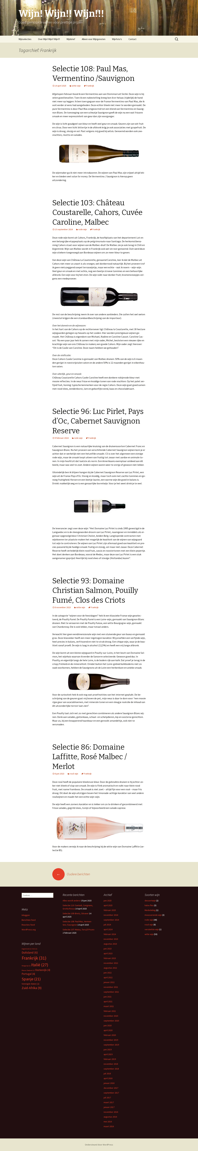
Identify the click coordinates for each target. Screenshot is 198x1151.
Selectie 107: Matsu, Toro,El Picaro (78, 929)
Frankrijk (90, 85)
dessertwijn (150, 900)
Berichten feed (29, 920)
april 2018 (108, 1078)
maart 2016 (109, 1126)
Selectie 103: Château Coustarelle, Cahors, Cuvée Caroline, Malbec (97, 212)
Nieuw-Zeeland (28, 970)
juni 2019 (108, 1049)
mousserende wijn (153, 915)
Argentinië (26, 949)
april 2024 (108, 929)
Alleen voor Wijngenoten (93, 39)
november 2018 (111, 1064)
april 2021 (108, 1001)
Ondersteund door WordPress (99, 1144)
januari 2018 (109, 1083)
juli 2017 (107, 1097)
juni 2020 (108, 1025)
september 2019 (111, 1044)
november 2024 (111, 915)
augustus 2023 (110, 943)
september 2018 (111, 1068)
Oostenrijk (42, 970)
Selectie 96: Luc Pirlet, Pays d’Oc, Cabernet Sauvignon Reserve (98, 421)
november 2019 (111, 1039)
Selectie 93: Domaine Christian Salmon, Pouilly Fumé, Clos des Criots (95, 590)
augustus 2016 (110, 1116)
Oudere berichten (73, 874)
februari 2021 (110, 1011)
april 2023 (108, 953)
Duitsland (30, 952)
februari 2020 (110, 1035)
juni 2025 (108, 900)
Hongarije (26, 966)
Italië (39, 965)
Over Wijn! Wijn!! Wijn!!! (49, 39)
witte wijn (76, 85)
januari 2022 (109, 982)
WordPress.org (29, 929)
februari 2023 (110, 958)
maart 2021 (109, 1006)
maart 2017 (109, 1102)
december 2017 (111, 1088)
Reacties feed (28, 924)
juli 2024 (107, 924)
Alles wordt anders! (72, 900)
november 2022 (111, 963)
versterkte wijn (152, 929)
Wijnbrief (71, 39)
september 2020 (111, 1020)
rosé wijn (74, 773)
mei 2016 (108, 1121)
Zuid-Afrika (32, 988)
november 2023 (111, 939)
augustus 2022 (110, 967)
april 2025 (108, 905)
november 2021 (111, 987)
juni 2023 (108, 948)
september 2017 (111, 1092)
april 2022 (108, 977)
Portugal (28, 974)
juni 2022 (108, 972)
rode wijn (82, 229)
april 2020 (108, 1030)
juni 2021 (108, 996)
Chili (34, 949)
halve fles (149, 905)
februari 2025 (110, 910)
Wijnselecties (25, 39)
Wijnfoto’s (117, 39)
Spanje (31, 978)
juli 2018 (107, 1073)
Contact (132, 39)
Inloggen (26, 915)
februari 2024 (110, 934)
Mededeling (150, 910)
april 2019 (108, 1054)
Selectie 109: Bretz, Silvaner (76, 913)
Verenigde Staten (30, 984)
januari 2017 (109, 1107)
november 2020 (111, 1015)
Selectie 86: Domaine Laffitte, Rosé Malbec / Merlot (89, 757)
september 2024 (111, 919)
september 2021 (111, 991)
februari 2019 (110, 1059)
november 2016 (111, 1112)
